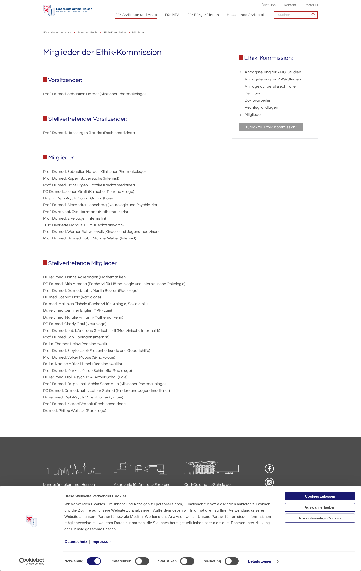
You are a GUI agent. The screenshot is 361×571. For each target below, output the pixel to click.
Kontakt (290, 5)
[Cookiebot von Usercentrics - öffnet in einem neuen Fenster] (31, 561)
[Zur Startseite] (67, 10)
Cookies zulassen (320, 496)
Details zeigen (260, 561)
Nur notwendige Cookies (320, 518)
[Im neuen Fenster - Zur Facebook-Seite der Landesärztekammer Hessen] (269, 469)
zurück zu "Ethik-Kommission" (271, 127)
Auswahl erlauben (320, 507)
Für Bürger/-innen (203, 15)
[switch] (142, 561)
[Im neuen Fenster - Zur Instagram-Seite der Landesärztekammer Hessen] (269, 482)
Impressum (101, 541)
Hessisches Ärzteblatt (246, 15)
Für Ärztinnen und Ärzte (136, 15)
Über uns (269, 5)
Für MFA (172, 15)
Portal (309, 5)
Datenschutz (76, 541)
